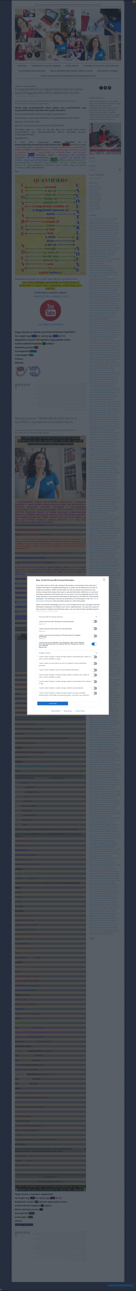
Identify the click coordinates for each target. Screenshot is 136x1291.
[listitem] (68, 617)
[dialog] (68, 645)
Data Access (68, 711)
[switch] (94, 621)
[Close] (105, 580)
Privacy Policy (80, 711)
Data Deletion (56, 711)
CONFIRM (53, 703)
